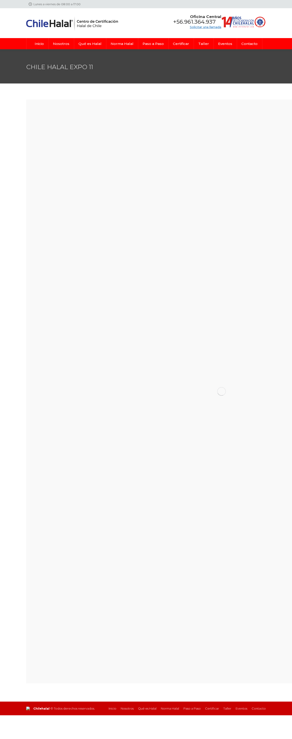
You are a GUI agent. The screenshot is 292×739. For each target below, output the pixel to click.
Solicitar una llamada (205, 27)
